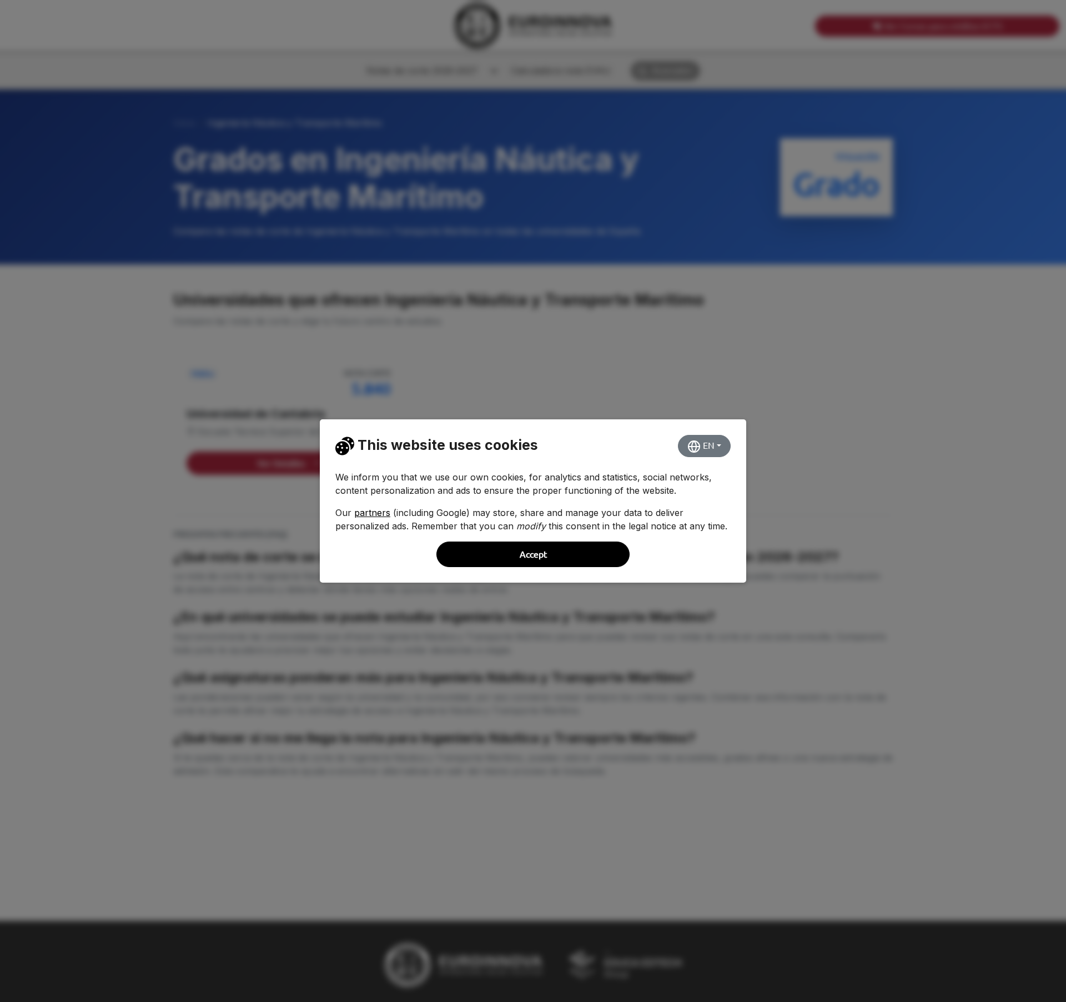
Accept (533, 554)
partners (372, 512)
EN (708, 445)
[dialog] (533, 501)
